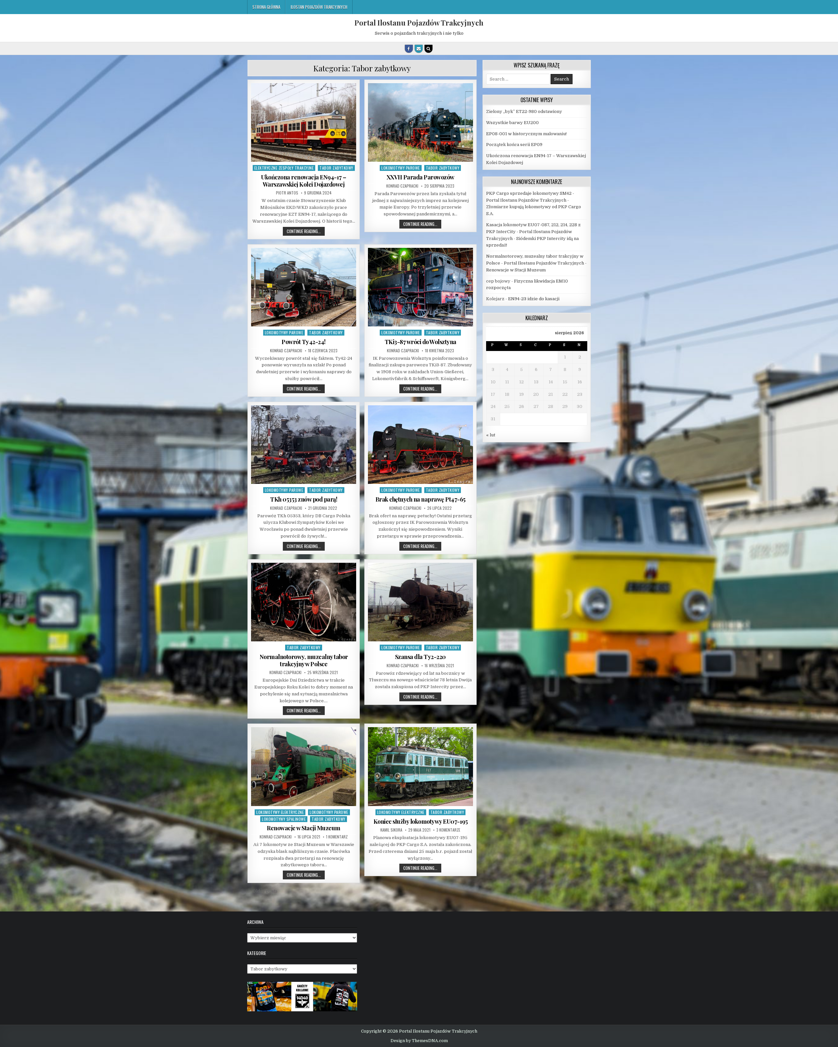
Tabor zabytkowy (336, 168)
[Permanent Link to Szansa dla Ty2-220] (420, 602)
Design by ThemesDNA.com (419, 1040)
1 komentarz (337, 837)
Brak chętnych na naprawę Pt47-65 (420, 499)
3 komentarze (448, 830)
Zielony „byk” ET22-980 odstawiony (524, 111)
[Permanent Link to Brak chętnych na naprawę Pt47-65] (420, 444)
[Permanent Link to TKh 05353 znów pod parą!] (303, 444)
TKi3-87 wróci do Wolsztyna (420, 342)
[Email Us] (419, 49)
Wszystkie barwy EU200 (512, 122)
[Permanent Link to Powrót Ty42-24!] (303, 287)
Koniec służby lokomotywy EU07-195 (420, 821)
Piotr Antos (287, 193)
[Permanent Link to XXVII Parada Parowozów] (420, 122)
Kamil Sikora (391, 830)
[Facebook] (409, 49)
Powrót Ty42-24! (304, 342)
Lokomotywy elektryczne (280, 812)
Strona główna (266, 7)
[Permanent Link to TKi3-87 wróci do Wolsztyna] (420, 287)
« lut (490, 434)
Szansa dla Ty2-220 (420, 657)
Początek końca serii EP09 (514, 144)
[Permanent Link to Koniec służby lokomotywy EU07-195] (420, 766)
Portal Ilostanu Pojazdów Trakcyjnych (419, 23)
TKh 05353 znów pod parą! (303, 499)
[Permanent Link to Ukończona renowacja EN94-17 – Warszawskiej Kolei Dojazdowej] (303, 122)
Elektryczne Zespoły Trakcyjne (284, 168)
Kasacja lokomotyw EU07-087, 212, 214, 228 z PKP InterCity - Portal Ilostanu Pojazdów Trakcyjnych (533, 231)
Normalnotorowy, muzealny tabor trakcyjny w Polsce (304, 660)
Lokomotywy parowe (400, 168)
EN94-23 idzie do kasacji (533, 298)
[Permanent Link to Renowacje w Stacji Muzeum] (303, 766)
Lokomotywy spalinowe (284, 819)
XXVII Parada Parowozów (420, 177)
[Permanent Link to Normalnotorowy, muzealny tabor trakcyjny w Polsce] (303, 602)
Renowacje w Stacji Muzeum (303, 828)
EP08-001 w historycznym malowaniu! (526, 133)
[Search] (428, 49)
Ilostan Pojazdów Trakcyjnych (319, 7)
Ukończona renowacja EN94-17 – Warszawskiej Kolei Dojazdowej (303, 180)
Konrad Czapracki (402, 186)
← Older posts (262, 891)
